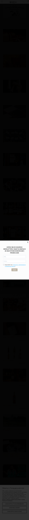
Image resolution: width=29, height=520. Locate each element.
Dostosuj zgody (14, 507)
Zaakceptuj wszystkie (14, 511)
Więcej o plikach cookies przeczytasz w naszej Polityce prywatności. (13, 500)
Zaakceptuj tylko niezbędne (14, 504)
